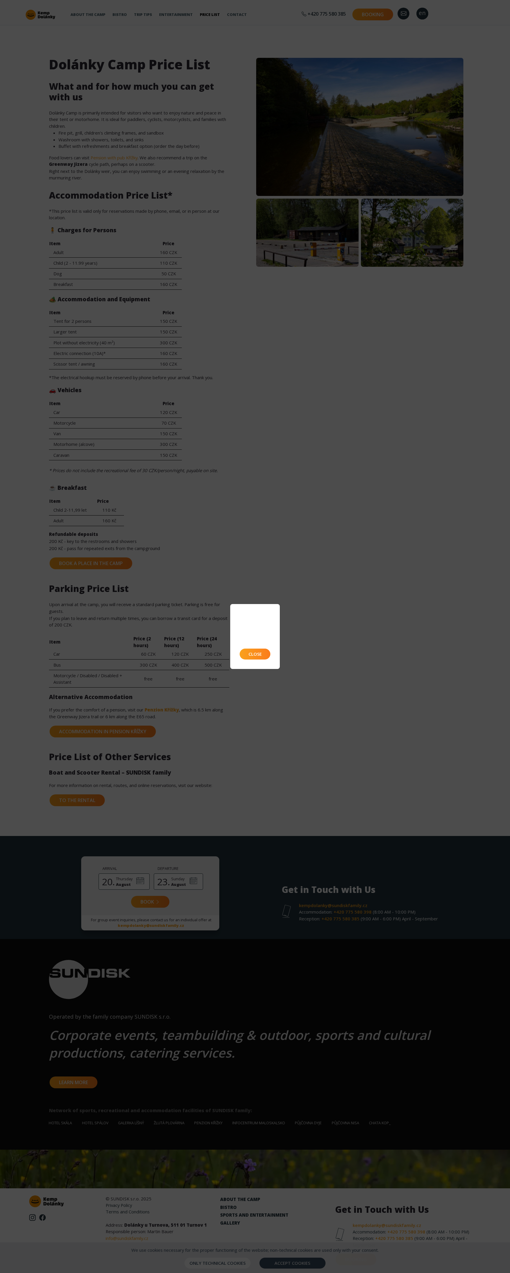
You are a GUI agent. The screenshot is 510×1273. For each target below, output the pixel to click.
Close (255, 654)
